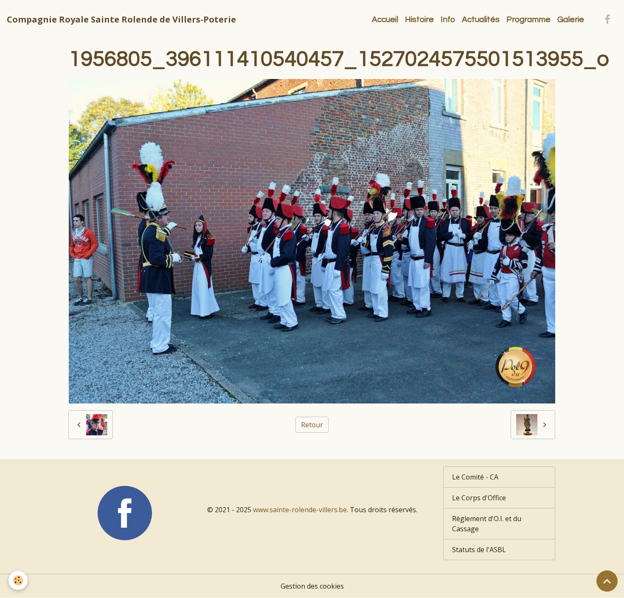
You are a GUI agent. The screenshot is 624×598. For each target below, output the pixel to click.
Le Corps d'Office (479, 497)
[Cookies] (18, 580)
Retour (312, 424)
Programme (528, 19)
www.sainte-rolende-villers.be (300, 509)
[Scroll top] (607, 581)
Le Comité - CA (475, 477)
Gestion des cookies (312, 586)
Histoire (419, 19)
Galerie (570, 19)
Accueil (385, 19)
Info (448, 19)
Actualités (481, 19)
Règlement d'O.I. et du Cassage (486, 523)
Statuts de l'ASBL (479, 549)
